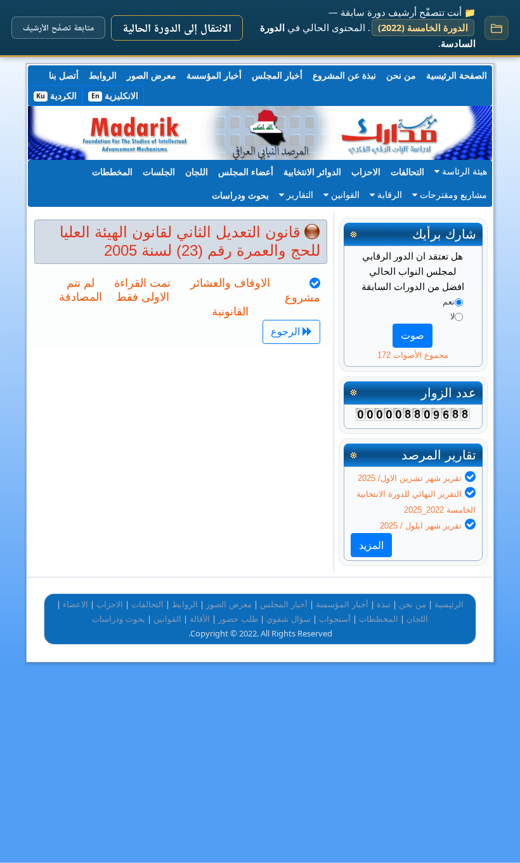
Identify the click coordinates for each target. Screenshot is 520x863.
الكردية (56, 95)
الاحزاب (365, 172)
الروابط (103, 75)
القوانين (344, 195)
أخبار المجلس (277, 75)
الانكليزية (114, 95)
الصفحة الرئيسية (456, 75)
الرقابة (388, 195)
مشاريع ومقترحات (452, 195)
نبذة (384, 604)
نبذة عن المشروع (344, 75)
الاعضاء (75, 604)
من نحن (401, 75)
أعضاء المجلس (245, 172)
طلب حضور (238, 619)
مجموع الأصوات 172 (412, 355)
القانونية (230, 311)
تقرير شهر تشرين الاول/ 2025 (410, 478)
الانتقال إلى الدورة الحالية (176, 27)
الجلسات (159, 172)
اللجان (196, 172)
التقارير (298, 195)
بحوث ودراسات (240, 195)
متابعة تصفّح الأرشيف (58, 27)
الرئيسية (449, 604)
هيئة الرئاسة (463, 171)
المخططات (112, 172)
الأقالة (200, 619)
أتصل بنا (64, 75)
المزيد (371, 545)
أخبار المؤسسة (214, 75)
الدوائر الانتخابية (312, 172)
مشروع (302, 297)
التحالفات (407, 172)
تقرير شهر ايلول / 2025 (421, 525)
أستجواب (335, 619)
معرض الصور (151, 75)
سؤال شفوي (288, 619)
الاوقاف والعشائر (230, 283)
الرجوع (286, 331)
